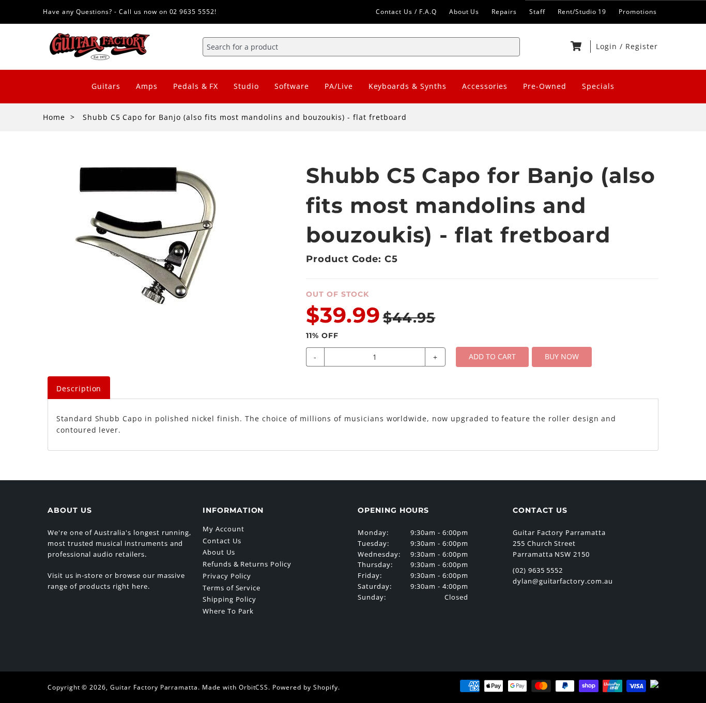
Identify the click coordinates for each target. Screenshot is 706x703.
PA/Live (339, 86)
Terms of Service (231, 587)
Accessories (485, 86)
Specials (598, 86)
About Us (464, 11)
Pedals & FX (196, 86)
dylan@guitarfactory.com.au (563, 581)
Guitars (105, 86)
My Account (223, 528)
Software (291, 86)
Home (54, 117)
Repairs (504, 11)
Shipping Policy (229, 599)
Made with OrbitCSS (235, 687)
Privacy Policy (227, 575)
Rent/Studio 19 (582, 11)
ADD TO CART (492, 356)
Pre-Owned (544, 86)
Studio (246, 86)
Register (641, 46)
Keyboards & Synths (408, 86)
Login (608, 46)
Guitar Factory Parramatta (154, 687)
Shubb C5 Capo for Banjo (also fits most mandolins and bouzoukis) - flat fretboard (245, 117)
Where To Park (228, 611)
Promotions (638, 11)
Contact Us (222, 540)
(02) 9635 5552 (538, 570)
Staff (537, 11)
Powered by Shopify (304, 687)
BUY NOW (562, 356)
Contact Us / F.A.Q (406, 11)
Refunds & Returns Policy (247, 564)
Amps (147, 86)
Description (79, 388)
